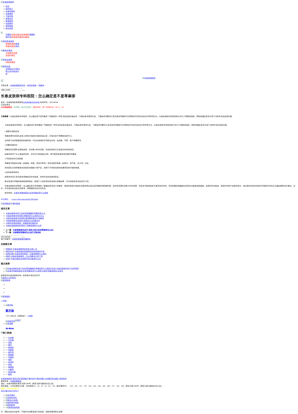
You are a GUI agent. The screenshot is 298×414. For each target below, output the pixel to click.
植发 (17, 44)
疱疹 (8, 256)
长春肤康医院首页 (17, 85)
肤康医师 (9, 21)
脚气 (13, 55)
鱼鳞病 (26, 35)
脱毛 (17, 46)
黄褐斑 (8, 44)
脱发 (13, 46)
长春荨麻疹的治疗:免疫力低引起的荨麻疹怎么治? (33, 230)
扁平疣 (8, 37)
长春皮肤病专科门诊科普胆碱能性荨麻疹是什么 (25, 213)
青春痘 (8, 46)
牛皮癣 (8, 53)
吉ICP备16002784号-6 (9, 391)
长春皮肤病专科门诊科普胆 (67, 269)
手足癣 (14, 53)
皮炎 (21, 35)
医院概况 (24, 379)
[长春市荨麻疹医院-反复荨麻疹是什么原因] (24, 271)
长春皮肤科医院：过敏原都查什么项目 (30, 254)
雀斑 (13, 44)
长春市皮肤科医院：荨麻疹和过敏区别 (22, 223)
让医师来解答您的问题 (31, 102)
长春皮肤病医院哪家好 (21, 239)
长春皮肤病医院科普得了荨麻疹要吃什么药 (24, 226)
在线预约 (9, 23)
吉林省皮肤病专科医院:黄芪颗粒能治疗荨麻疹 (25, 218)
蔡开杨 (10, 310)
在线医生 (9, 69)
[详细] (30, 316)
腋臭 (21, 37)
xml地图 (47, 379)
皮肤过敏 (15, 35)
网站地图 (40, 379)
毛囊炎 (8, 35)
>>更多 (4, 301)
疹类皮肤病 (31, 85)
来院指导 (63, 379)
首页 (7, 6)
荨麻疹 (12, 62)
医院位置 (16, 379)
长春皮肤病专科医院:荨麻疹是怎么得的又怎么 (25, 216)
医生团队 (55, 379)
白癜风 (26, 37)
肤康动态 (9, 19)
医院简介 (9, 9)
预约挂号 (32, 379)
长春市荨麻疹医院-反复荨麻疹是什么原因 (31, 193)
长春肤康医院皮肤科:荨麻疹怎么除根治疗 (23, 221)
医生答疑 (9, 28)
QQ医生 (16, 69)
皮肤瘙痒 (15, 37)
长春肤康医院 (6, 379)
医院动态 (10, 251)
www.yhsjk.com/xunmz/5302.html (25, 199)
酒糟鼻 (32, 35)
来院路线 (9, 26)
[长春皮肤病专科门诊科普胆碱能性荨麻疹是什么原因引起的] (31, 269)
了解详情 (9, 16)
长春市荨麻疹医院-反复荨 (52, 271)
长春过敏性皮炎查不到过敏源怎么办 (26, 259)
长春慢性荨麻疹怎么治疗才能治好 (27, 232)
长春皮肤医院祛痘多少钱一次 (25, 249)
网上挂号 (9, 71)
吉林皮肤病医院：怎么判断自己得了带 (27, 256)
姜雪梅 (10, 329)
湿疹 (7, 62)
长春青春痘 (10, 11)
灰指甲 (8, 55)
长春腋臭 (9, 14)
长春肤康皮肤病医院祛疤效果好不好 (30, 251)
